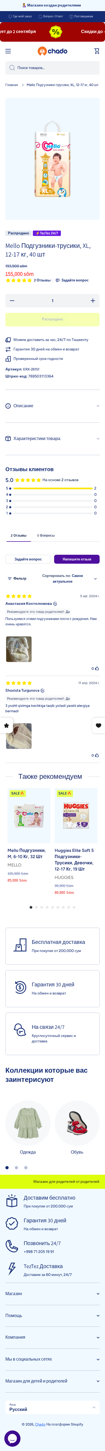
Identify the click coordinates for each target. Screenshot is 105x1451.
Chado (40, 1424)
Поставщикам (83, 16)
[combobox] (52, 68)
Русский (18, 1409)
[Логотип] (52, 51)
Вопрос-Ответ (53, 16)
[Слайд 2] (16, 1167)
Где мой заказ (22, 16)
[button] (97, 51)
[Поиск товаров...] (10, 68)
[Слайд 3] (25, 1167)
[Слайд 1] (7, 1167)
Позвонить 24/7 (42, 1243)
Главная (11, 85)
